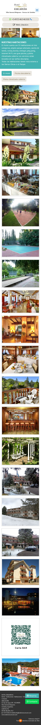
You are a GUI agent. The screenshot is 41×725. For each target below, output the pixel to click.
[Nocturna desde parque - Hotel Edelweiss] (20, 601)
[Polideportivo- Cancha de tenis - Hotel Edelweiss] (20, 243)
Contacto (33, 701)
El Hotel (6, 73)
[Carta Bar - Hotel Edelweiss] (20, 637)
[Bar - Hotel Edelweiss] (20, 420)
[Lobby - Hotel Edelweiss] (20, 329)
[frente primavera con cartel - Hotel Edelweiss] (20, 95)
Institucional (9, 697)
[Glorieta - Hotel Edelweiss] (20, 451)
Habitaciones (18, 697)
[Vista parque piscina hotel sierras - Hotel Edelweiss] (20, 672)
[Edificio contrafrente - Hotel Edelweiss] (20, 572)
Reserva (32, 695)
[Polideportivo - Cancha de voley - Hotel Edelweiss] (20, 212)
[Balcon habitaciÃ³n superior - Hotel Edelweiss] (20, 390)
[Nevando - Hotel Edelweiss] (20, 542)
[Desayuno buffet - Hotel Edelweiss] (20, 182)
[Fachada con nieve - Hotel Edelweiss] (20, 481)
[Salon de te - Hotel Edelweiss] (20, 301)
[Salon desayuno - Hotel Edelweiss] (20, 360)
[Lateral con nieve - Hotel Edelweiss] (20, 512)
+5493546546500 (20, 19)
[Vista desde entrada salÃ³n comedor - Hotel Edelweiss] (20, 152)
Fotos (24, 697)
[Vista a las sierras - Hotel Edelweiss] (20, 122)
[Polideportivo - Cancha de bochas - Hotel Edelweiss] (20, 273)
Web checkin (21, 24)
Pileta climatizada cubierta (14, 79)
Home (3, 697)
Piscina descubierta (22, 73)
